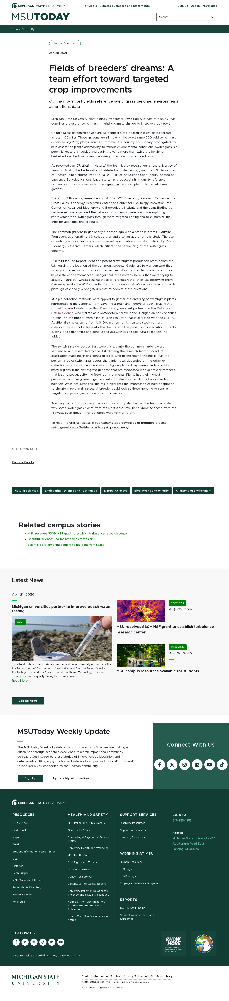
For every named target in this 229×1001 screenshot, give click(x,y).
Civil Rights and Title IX (83, 862)
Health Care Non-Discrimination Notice (88, 918)
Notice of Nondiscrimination (135, 982)
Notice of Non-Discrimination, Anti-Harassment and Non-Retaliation (86, 906)
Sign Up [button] (30, 778)
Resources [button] (24, 815)
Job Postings (128, 876)
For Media (90, 6)
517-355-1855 (182, 820)
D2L (15, 859)
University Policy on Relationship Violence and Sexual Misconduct (88, 893)
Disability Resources (132, 823)
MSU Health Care (79, 855)
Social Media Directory (27, 887)
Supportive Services (133, 830)
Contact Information (95, 976)
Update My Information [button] (71, 778)
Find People (20, 830)
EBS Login (126, 869)
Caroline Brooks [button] (23, 462)
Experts (105, 6)
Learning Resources (132, 837)
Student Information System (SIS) (34, 852)
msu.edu (115, 982)
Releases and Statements (131, 6)
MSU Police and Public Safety (86, 823)
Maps (16, 837)
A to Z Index (20, 823)
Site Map (116, 976)
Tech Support (21, 873)
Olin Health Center (80, 830)
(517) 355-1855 (97, 982)
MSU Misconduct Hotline (28, 880)
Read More (20, 680)
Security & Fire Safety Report (87, 884)
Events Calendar (23, 894)
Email (16, 844)
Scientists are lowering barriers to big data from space (66, 544)
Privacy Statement (136, 976)
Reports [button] (128, 900)
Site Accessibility (161, 976)
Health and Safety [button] (88, 815)
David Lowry (133, 119)
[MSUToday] (79, 16)
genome (113, 184)
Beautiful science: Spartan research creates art (61, 539)
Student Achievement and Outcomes (137, 917)
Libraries (18, 866)
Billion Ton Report (73, 261)
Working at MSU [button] (137, 853)
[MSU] (114, 806)
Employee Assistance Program (139, 883)
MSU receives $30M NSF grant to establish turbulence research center (78, 533)
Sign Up (183, 6)
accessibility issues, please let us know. (57, 955)
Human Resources (131, 862)
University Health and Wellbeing (88, 848)
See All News (27, 700)
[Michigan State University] (38, 5)
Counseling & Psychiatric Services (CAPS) (89, 839)
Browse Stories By (23, 29)
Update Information (204, 6)
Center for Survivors (81, 877)
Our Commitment (79, 869)
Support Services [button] (138, 815)
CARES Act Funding (132, 908)
